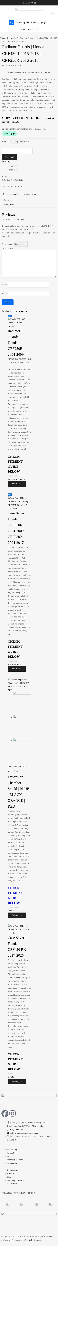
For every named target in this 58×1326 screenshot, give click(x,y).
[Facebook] (4, 1113)
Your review (8, 248)
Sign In (34, 3)
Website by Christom (33, 1240)
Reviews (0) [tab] (13, 170)
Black (5, 204)
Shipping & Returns (15, 1160)
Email (4, 293)
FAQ (9, 1156)
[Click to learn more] (7, 1204)
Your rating (8, 244)
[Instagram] (12, 1113)
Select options (17, 484)
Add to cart (9, 157)
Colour (5, 141)
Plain (12, 204)
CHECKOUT (32, 29)
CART (22, 29)
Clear (26, 141)
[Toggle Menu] (53, 12)
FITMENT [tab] (12, 166)
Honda (13, 38)
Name (4, 285)
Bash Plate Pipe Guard (17, 766)
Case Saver (12, 508)
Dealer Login (13, 1149)
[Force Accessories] (29, 10)
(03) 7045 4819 (17, 1129)
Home (2, 38)
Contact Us (12, 1163)
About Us (11, 1153)
